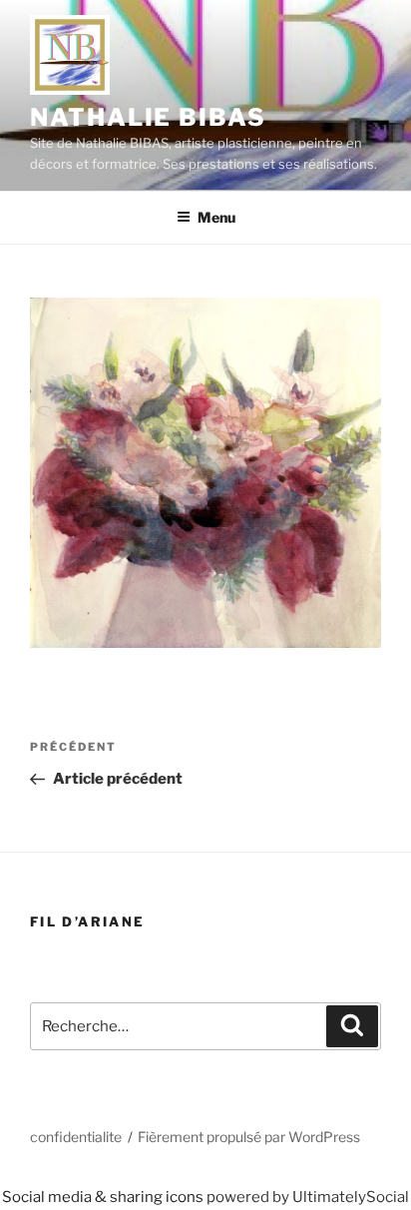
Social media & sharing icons (104, 1197)
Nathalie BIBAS (148, 117)
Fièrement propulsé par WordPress (249, 1136)
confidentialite (76, 1136)
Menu (216, 217)
